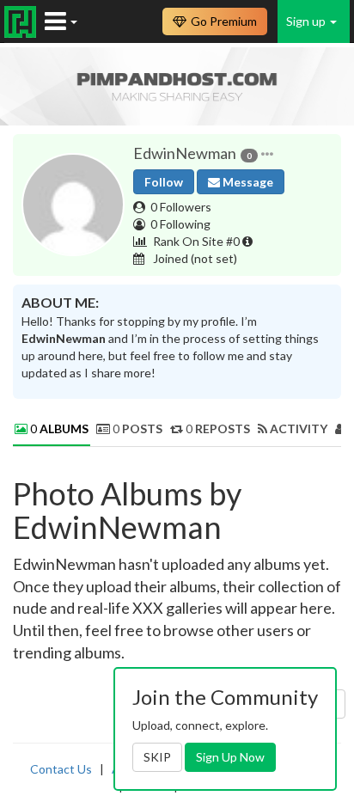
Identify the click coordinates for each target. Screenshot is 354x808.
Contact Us (61, 769)
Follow (163, 181)
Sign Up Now (230, 757)
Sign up (307, 21)
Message (246, 181)
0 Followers (180, 206)
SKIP (157, 757)
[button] (267, 154)
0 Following (180, 224)
